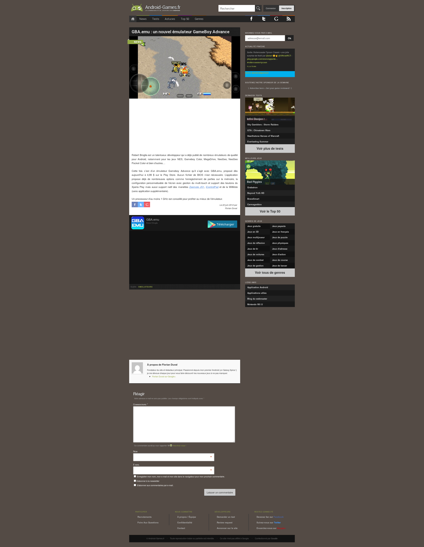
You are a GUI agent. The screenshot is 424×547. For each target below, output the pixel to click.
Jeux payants (279, 226)
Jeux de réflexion (256, 242)
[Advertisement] (184, 126)
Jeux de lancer (279, 265)
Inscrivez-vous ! (179, 445)
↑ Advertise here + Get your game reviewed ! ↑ (270, 88)
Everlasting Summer (257, 141)
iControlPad (212, 187)
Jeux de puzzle (280, 237)
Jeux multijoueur (256, 237)
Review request (224, 522)
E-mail (136, 464)
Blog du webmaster (257, 298)
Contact (181, 528)
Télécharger (225, 224)
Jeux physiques (280, 242)
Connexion (271, 8)
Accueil (132, 19)
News (143, 19)
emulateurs (145, 286)
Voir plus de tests (270, 148)
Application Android (257, 287)
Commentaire (140, 404)
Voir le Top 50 (270, 211)
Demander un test (226, 516)
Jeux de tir (252, 248)
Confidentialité (184, 522)
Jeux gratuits (254, 226)
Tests (155, 19)
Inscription (287, 8)
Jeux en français (280, 231)
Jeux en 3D (253, 231)
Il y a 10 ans (251, 66)
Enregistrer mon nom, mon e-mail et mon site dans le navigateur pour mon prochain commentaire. (181, 476)
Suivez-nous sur (269, 522)
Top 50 (185, 19)
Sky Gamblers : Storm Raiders (262, 124)
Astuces (170, 19)
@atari (269, 55)
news (137, 42)
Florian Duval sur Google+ (164, 376)
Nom (135, 451)
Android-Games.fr (155, 8)
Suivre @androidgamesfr (257, 72)
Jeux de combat (255, 260)
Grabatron (252, 187)
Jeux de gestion (255, 265)
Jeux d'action (279, 254)
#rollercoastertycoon (257, 62)
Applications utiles (256, 292)
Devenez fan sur (270, 516)
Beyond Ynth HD (255, 193)
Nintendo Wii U (255, 304)
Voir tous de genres (270, 272)
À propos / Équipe (186, 516)
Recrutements (144, 516)
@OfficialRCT (284, 55)
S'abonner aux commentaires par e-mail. (154, 485)
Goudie (274, 538)
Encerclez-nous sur (271, 528)
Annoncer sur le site (227, 528)
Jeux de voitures (255, 254)
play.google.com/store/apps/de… (262, 58)
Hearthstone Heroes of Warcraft (263, 135)
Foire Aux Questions (148, 522)
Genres (199, 19)
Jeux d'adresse (279, 248)
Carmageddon (254, 204)
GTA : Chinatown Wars (258, 130)
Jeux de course (280, 260)
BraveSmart (253, 198)
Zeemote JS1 (196, 187)
